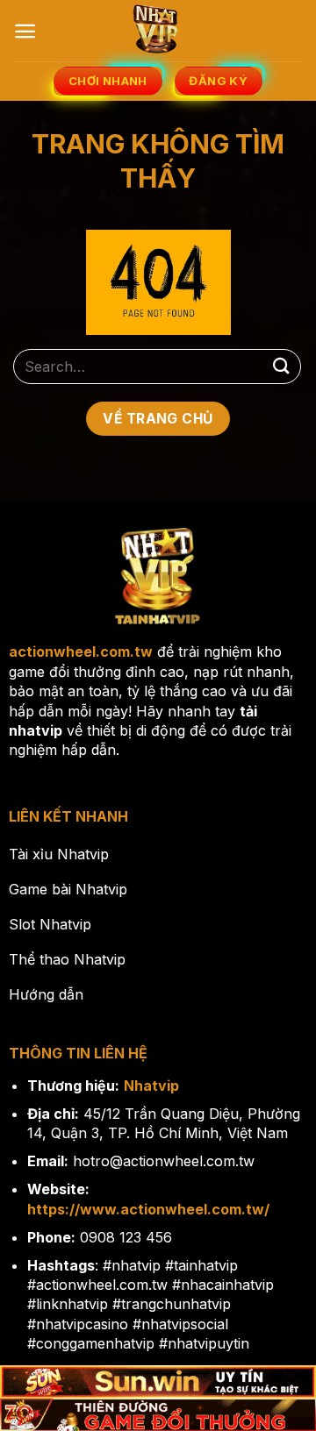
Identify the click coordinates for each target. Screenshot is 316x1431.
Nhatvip (151, 1085)
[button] (25, 31)
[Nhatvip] (158, 30)
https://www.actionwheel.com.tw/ (148, 1209)
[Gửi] (281, 366)
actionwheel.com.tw (81, 651)
